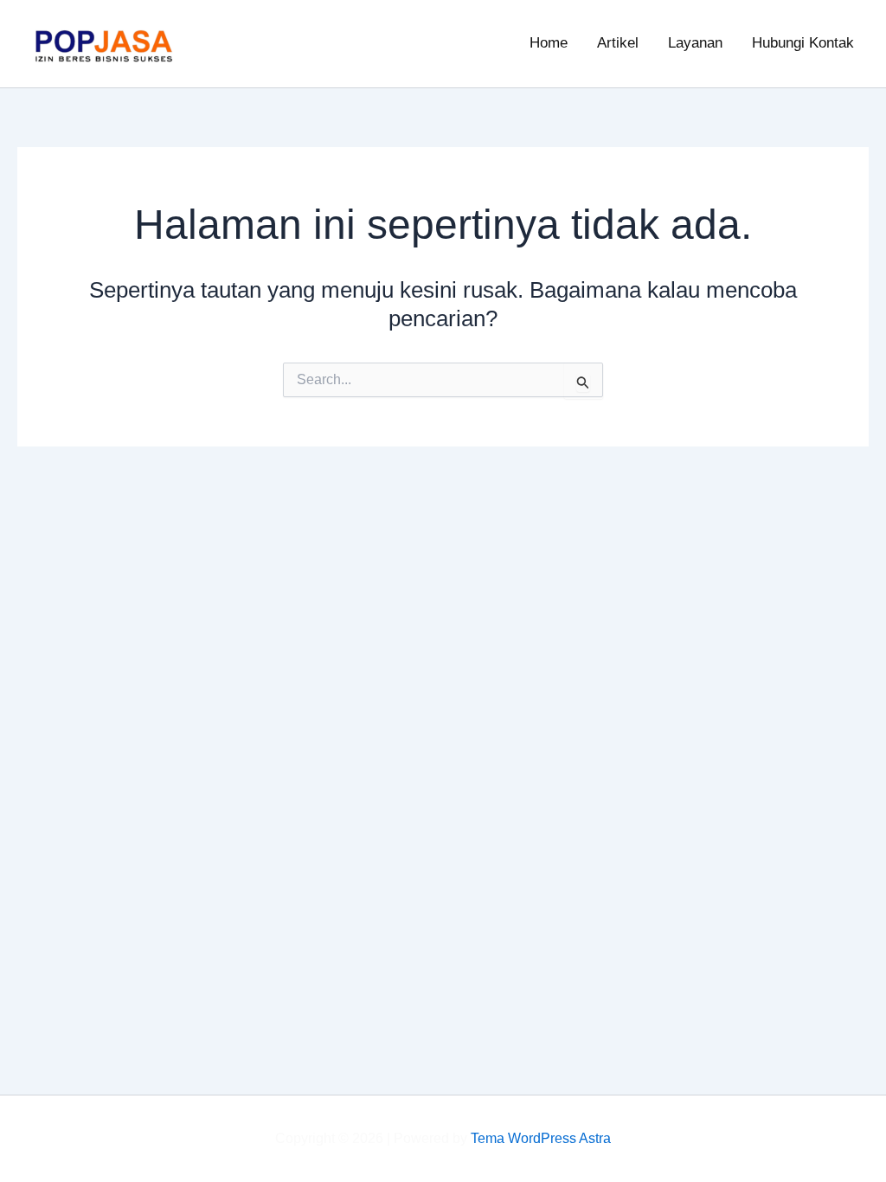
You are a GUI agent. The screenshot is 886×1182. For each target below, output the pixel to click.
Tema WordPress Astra (541, 1138)
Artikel (618, 43)
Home (549, 43)
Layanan (695, 43)
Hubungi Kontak (803, 43)
